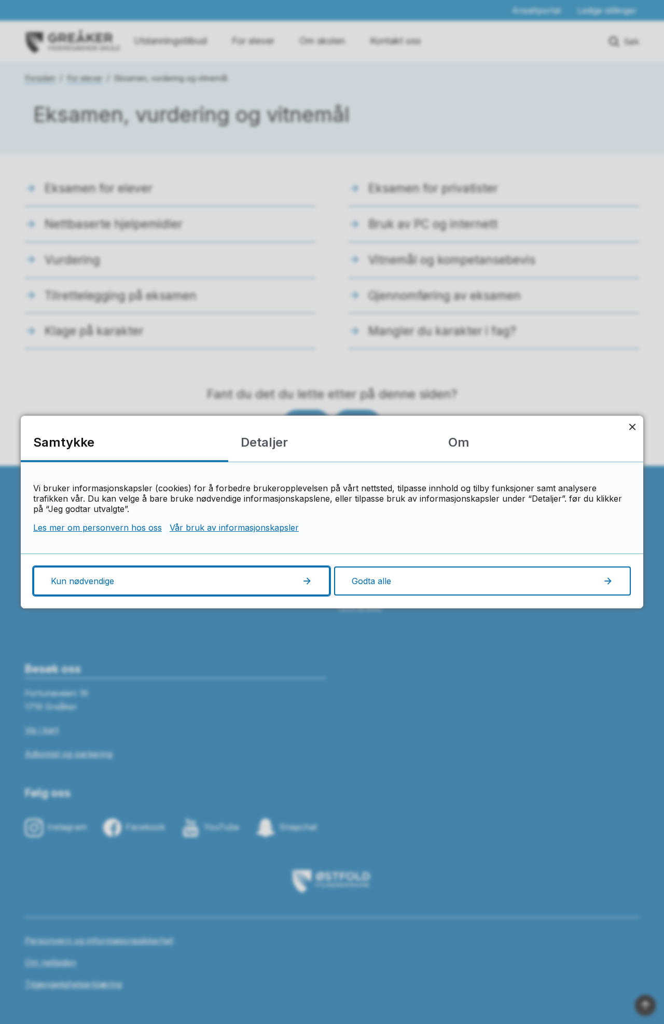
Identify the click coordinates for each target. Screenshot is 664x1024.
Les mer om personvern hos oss (97, 527)
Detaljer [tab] (264, 442)
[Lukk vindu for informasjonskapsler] (632, 426)
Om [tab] (458, 442)
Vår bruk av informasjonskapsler (234, 527)
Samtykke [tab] (63, 442)
